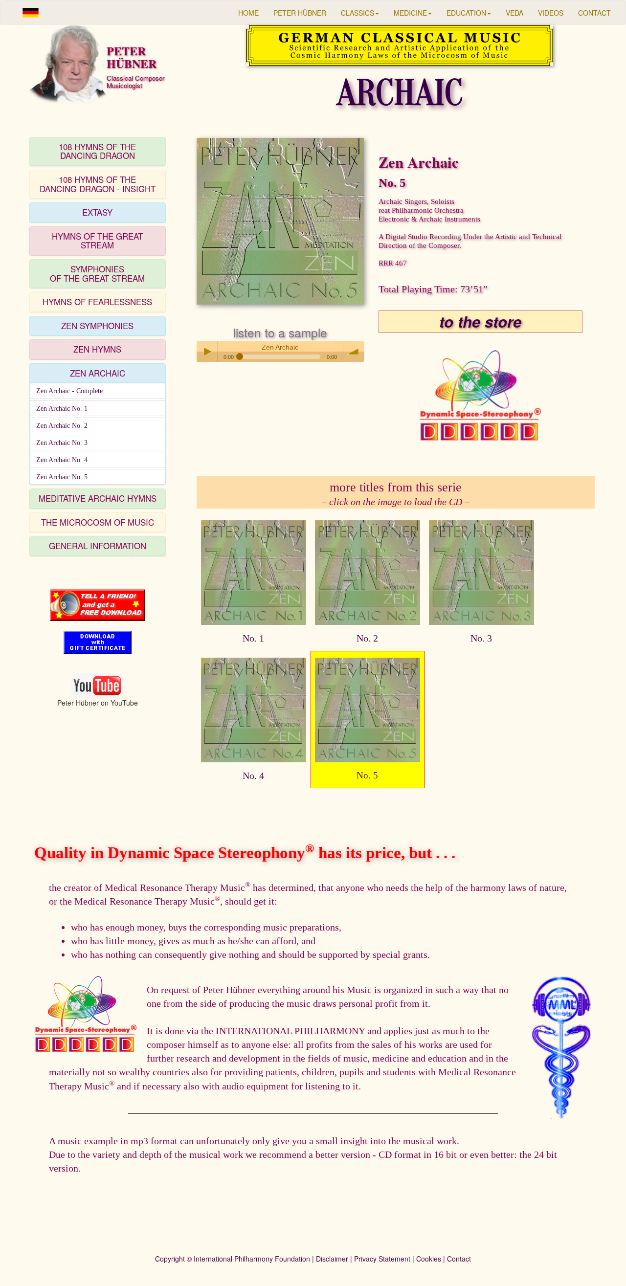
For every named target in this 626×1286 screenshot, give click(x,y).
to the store (480, 321)
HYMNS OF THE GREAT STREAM (97, 240)
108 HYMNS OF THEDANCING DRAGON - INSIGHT (98, 184)
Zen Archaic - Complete (69, 391)
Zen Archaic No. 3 (62, 442)
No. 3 (481, 638)
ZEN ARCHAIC (97, 373)
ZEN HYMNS (97, 349)
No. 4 (253, 775)
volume (353, 351)
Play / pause (207, 351)
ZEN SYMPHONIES (97, 326)
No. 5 (367, 775)
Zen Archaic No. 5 (62, 477)
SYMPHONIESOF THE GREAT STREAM (97, 273)
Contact (459, 1259)
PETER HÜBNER (299, 13)
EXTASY (97, 212)
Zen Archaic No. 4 (62, 460)
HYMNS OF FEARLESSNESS (97, 302)
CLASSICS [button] (357, 13)
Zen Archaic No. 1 (62, 408)
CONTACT (594, 13)
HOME (248, 13)
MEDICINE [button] (410, 13)
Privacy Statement (382, 1259)
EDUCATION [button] (466, 13)
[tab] (97, 151)
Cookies (428, 1259)
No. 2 (367, 638)
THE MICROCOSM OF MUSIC (97, 522)
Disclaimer (332, 1259)
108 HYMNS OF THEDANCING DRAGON (97, 151)
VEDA (514, 13)
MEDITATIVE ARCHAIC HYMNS (97, 498)
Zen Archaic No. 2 (62, 425)
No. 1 (253, 638)
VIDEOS (550, 13)
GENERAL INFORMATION (97, 546)
